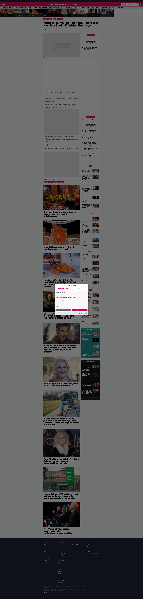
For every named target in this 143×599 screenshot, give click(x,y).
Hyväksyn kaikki (80, 310)
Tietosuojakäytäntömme (83, 313)
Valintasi (79, 288)
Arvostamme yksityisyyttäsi (63, 288)
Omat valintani (63, 310)
